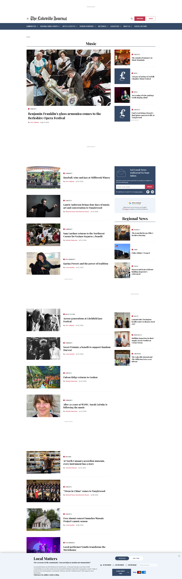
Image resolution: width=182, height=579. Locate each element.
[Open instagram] (152, 191)
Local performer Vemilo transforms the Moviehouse (84, 548)
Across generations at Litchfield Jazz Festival (82, 320)
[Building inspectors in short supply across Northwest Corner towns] (122, 338)
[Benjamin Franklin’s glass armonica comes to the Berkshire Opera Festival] (69, 77)
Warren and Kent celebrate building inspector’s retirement (142, 271)
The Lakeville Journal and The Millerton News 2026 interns (142, 359)
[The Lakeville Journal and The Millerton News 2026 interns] (122, 357)
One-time (136, 558)
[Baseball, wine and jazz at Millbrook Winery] (43, 177)
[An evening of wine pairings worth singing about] (122, 94)
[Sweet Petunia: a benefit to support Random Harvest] (43, 348)
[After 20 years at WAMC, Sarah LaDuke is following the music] (43, 405)
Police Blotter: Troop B (141, 253)
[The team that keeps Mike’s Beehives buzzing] (122, 232)
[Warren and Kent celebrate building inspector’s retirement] (122, 269)
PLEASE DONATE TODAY (120, 572)
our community (70, 259)
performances (70, 543)
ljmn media (137, 354)
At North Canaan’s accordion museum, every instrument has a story (84, 462)
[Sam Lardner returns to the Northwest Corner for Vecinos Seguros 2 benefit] (43, 234)
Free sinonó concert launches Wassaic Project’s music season (83, 520)
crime (136, 250)
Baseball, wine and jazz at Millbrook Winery (86, 177)
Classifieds (115, 26)
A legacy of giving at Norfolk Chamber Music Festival (143, 78)
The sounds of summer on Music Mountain (142, 59)
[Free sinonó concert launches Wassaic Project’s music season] (43, 519)
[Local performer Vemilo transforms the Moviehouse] (43, 548)
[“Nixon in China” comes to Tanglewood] (43, 490)
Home (28, 37)
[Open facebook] (147, 191)
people (136, 266)
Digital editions (141, 26)
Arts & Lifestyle (69, 26)
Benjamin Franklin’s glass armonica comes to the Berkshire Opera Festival (64, 115)
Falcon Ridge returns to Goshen (80, 377)
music (136, 73)
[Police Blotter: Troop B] (122, 251)
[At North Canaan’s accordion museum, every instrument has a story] (43, 462)
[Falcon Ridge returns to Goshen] (43, 376)
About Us (127, 26)
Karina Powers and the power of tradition (85, 263)
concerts (33, 109)
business (137, 230)
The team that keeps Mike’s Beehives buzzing (142, 234)
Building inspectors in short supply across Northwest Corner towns (143, 340)
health (136, 316)
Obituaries (102, 26)
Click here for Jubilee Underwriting (46, 575)
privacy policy (138, 192)
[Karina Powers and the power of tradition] (43, 263)
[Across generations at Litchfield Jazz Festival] (43, 319)
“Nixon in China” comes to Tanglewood (84, 491)
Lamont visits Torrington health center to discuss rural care (143, 321)
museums (68, 457)
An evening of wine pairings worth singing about (143, 96)
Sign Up (149, 186)
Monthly (122, 558)
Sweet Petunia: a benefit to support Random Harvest (87, 349)
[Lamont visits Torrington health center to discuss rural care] (122, 319)
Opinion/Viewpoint (87, 26)
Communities (31, 26)
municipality (138, 335)
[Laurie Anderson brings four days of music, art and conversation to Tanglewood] (43, 205)
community (69, 173)
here (127, 209)
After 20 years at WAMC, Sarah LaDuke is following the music (85, 406)
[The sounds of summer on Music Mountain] (122, 57)
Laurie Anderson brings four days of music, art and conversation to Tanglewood (86, 206)
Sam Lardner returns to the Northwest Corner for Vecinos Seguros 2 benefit (84, 235)
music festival (70, 314)
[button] (179, 555)
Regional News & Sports (49, 26)
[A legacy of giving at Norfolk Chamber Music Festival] (122, 76)
